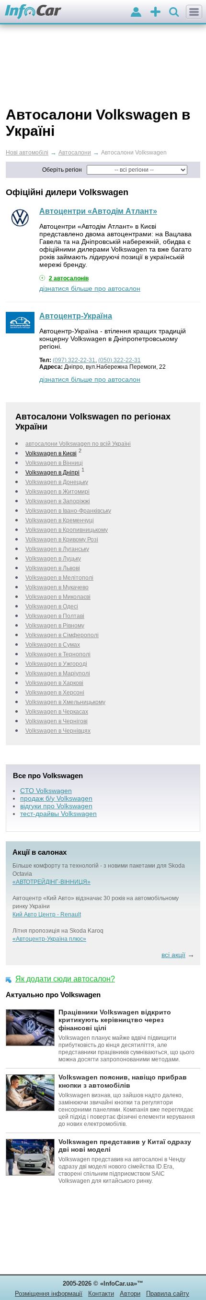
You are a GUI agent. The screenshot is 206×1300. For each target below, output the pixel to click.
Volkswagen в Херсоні (54, 692)
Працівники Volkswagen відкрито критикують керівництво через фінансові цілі (114, 1020)
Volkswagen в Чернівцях (58, 730)
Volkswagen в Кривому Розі (61, 539)
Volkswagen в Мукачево (57, 587)
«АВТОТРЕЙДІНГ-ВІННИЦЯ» (51, 882)
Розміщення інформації (48, 1293)
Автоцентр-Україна (75, 316)
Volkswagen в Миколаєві (58, 597)
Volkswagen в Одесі (51, 606)
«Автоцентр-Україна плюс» (49, 939)
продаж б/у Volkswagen (56, 798)
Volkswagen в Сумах (52, 644)
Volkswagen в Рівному (54, 625)
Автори (130, 1293)
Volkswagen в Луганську (57, 549)
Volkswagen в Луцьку (53, 558)
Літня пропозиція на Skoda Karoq (57, 930)
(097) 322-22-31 (74, 360)
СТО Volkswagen (46, 790)
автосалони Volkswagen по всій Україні (78, 444)
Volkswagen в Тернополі (58, 654)
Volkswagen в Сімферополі (62, 635)
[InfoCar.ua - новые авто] (33, 12)
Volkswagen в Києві (51, 453)
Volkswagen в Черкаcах (56, 711)
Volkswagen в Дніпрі (52, 472)
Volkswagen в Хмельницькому (65, 702)
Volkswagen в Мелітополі (59, 577)
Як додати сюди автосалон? (65, 979)
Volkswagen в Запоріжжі (57, 501)
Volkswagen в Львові (52, 568)
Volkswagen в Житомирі (57, 491)
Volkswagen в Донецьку (56, 482)
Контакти (101, 1293)
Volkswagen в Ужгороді (56, 664)
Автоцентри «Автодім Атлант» (98, 211)
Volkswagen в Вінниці (54, 463)
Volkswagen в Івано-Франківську (68, 510)
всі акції (173, 954)
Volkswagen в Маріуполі (57, 673)
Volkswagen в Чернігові (56, 721)
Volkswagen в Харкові (54, 683)
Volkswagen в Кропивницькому (66, 530)
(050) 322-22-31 (119, 360)
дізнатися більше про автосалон (89, 288)
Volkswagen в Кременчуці (59, 520)
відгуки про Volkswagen (56, 806)
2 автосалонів (69, 278)
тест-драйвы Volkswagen (58, 813)
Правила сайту (167, 1293)
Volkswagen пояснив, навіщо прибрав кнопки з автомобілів (122, 1081)
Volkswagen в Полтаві (54, 616)
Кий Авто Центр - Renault (46, 914)
